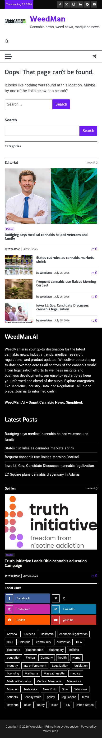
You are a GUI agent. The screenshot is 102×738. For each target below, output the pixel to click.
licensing (13, 673)
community (43, 642)
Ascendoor (71, 726)
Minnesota (74, 681)
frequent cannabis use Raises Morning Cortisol (66, 283)
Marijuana (31, 673)
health (62, 657)
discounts (13, 650)
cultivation (63, 642)
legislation (81, 665)
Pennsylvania (32, 697)
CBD (10, 642)
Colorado (24, 642)
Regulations (68, 697)
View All (91, 162)
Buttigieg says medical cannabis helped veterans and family (46, 237)
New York (49, 689)
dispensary (56, 650)
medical (75, 673)
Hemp (76, 657)
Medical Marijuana (49, 681)
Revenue (13, 705)
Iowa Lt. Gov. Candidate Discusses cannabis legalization (62, 307)
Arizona (12, 634)
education (13, 657)
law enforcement (34, 665)
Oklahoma (80, 689)
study (41, 705)
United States (85, 705)
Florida (30, 657)
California (47, 634)
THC (67, 705)
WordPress (50, 731)
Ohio (65, 689)
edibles (74, 650)
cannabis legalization (73, 634)
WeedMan (47, 20)
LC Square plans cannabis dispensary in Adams (42, 474)
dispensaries (34, 650)
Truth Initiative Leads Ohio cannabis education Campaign (46, 563)
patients (12, 697)
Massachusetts (54, 673)
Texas (54, 705)
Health (9, 555)
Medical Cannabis (19, 681)
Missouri (13, 689)
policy (51, 697)
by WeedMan (12, 249)
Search (11, 120)
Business (29, 634)
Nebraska (30, 689)
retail (85, 697)
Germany (47, 657)
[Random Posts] (94, 56)
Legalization (60, 665)
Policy (9, 229)
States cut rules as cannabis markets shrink (65, 260)
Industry (12, 665)
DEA (79, 642)
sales (28, 705)
